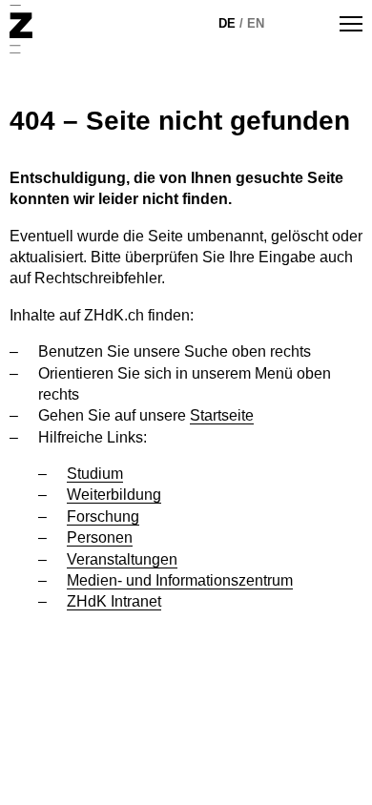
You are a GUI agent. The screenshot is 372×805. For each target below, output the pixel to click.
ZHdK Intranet (114, 601)
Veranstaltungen (122, 559)
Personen (100, 537)
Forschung (103, 516)
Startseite (222, 415)
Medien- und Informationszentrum (180, 580)
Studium (95, 473)
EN (255, 23)
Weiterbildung (114, 494)
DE (227, 23)
